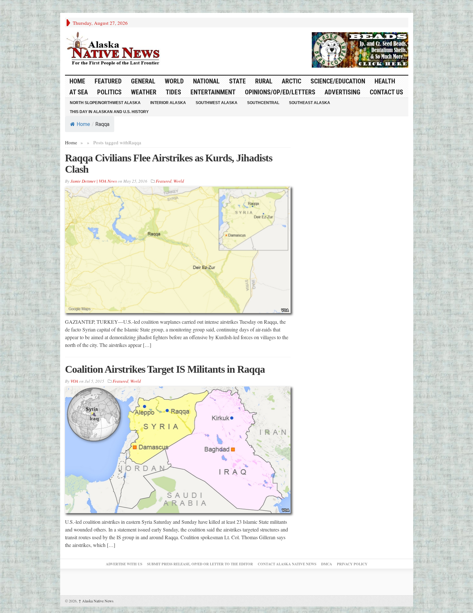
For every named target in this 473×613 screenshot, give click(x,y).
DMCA (326, 564)
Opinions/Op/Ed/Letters (280, 92)
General (143, 81)
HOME (77, 81)
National (206, 81)
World (174, 81)
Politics (109, 92)
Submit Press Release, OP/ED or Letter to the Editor (200, 564)
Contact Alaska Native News (287, 564)
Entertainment (213, 92)
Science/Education (338, 81)
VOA (74, 381)
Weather (143, 92)
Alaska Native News (96, 600)
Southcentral (263, 103)
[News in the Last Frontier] (115, 49)
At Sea (79, 92)
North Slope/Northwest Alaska (105, 103)
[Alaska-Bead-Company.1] (360, 49)
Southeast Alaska (309, 103)
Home (83, 124)
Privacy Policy (352, 564)
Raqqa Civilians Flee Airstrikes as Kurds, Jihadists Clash (168, 163)
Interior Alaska (168, 103)
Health (385, 81)
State (237, 81)
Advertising (342, 92)
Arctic (291, 81)
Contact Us (386, 92)
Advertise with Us (124, 564)
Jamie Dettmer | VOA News (93, 181)
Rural (264, 81)
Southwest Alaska (216, 103)
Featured (108, 81)
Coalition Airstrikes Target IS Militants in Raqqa (165, 369)
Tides (173, 92)
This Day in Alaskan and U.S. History (109, 112)
